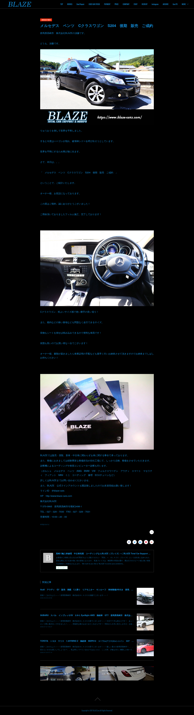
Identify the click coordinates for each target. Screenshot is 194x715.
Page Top (97, 699)
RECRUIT (144, 4)
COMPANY (126, 4)
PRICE (116, 4)
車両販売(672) (44, 524)
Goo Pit (175, 4)
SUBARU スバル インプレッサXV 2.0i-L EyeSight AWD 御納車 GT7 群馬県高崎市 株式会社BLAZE (89, 615)
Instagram (155, 4)
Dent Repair (80, 4)
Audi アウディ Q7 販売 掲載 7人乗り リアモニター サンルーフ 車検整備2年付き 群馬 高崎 (87, 589)
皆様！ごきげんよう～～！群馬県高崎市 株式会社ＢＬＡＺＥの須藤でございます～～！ (74, 595)
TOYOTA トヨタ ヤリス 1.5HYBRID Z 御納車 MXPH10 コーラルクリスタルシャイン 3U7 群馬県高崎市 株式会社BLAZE (100, 640)
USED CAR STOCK (94, 4)
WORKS (69, 4)
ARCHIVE (165, 4)
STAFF (135, 4)
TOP (61, 4)
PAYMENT (107, 4)
